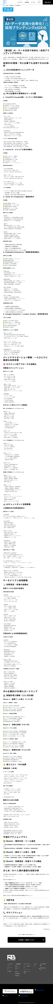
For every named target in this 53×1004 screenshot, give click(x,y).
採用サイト (17, 971)
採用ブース (17, 966)
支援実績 (27, 2)
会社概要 (9, 971)
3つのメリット (10, 968)
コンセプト (20, 2)
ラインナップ (27, 969)
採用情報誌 (17, 973)
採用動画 (17, 975)
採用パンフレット (17, 968)
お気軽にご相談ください (26, 940)
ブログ (39, 2)
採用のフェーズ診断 (27, 972)
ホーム (4, 5)
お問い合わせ (43, 968)
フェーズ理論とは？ (27, 966)
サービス (33, 2)
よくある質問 (43, 964)
